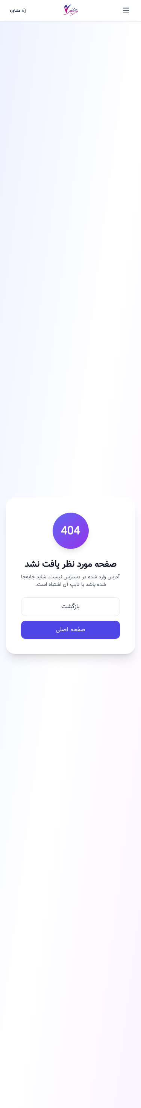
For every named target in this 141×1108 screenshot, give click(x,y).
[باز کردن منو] (125, 10)
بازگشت (70, 606)
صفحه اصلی (70, 629)
